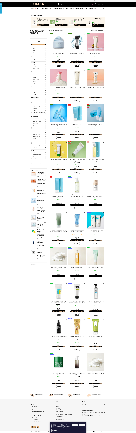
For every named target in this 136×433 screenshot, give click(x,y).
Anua (39, 64)
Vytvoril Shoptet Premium (99, 431)
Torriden (39, 90)
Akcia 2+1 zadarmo (60, 417)
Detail (77, 243)
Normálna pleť (39, 99)
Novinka (39, 50)
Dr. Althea (39, 75)
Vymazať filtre (38, 161)
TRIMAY (39, 92)
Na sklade (39, 59)
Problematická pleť (39, 106)
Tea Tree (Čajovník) (39, 136)
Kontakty (47, 0)
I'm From (39, 81)
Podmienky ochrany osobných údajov (64, 414)
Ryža (39, 132)
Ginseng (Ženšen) (39, 128)
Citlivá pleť (39, 108)
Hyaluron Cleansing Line (39, 154)
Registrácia (102, 0)
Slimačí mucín (39, 123)
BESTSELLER (39, 57)
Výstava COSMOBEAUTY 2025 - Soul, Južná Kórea (91, 415)
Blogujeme (58, 421)
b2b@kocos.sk (36, 419)
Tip (39, 52)
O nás (42, 0)
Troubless (39, 94)
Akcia (39, 48)
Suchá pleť (39, 101)
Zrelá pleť (39, 110)
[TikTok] (38, 427)
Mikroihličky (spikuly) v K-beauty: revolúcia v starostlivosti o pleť (93, 405)
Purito (39, 85)
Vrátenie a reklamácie (60, 413)
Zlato (39, 143)
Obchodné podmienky (60, 416)
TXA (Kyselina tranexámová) (39, 142)
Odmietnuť (75, 424)
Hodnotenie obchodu (35, 0)
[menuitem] (33, 8)
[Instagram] (35, 427)
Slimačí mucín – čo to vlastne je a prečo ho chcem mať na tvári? (93, 413)
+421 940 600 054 (37, 409)
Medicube (39, 83)
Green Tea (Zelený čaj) (39, 130)
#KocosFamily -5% (60, 419)
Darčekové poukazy (54, 0)
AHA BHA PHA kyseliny (39, 145)
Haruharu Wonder (39, 79)
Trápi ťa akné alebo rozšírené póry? (89, 408)
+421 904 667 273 (37, 421)
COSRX (39, 70)
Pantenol (39, 140)
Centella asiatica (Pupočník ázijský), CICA (39, 119)
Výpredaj (39, 54)
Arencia (39, 66)
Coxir (39, 71)
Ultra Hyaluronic (39, 158)
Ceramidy (39, 138)
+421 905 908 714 (37, 415)
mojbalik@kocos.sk (37, 413)
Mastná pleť (39, 102)
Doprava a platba (59, 411)
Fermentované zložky (39, 134)
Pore (39, 156)
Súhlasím (82, 424)
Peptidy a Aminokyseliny (39, 121)
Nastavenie (54, 430)
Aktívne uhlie (39, 147)
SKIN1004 (39, 86)
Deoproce (39, 73)
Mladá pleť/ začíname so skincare (39, 113)
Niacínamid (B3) (39, 127)
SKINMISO (39, 88)
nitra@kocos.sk (37, 406)
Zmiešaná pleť (39, 104)
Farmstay (39, 77)
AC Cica (39, 152)
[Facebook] (32, 427)
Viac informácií (66, 427)
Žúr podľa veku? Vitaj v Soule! (87, 410)
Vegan (39, 55)
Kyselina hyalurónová (39, 125)
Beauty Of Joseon (39, 68)
